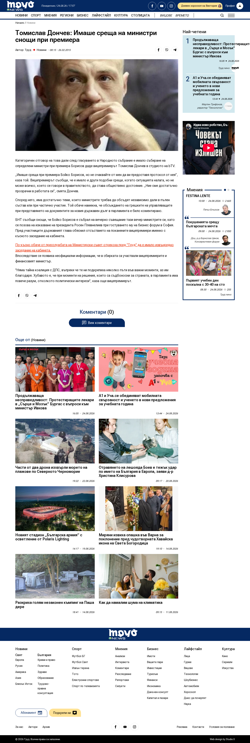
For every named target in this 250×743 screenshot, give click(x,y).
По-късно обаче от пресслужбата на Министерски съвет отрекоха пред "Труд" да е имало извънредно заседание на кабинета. (94, 247)
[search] (222, 15)
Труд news (223, 68)
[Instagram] (171, 6)
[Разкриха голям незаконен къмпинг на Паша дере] (55, 576)
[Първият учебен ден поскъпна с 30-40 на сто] (208, 263)
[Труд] (123, 634)
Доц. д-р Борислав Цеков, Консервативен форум (205, 240)
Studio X (230, 739)
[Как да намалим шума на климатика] (138, 576)
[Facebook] (152, 6)
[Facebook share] (158, 49)
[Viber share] (166, 49)
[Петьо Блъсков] (225, 209)
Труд (28, 50)
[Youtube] (162, 6)
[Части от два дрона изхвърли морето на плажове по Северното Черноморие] (55, 441)
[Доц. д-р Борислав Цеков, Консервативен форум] (225, 240)
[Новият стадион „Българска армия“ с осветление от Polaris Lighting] (55, 508)
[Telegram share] (174, 49)
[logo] (20, 6)
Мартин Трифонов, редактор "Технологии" (210, 106)
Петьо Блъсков (211, 209)
